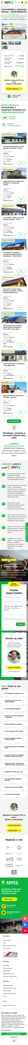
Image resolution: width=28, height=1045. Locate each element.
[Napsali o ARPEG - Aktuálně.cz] (10, 847)
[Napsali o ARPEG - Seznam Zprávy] (19, 853)
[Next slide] (23, 31)
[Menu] (26, 3)
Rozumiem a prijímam (14, 1034)
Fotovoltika (6, 936)
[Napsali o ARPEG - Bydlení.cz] (19, 865)
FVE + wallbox (7, 948)
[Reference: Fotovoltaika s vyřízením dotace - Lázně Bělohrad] (14, 31)
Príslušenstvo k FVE (8, 973)
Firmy (4, 943)
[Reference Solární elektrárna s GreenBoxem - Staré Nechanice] (14, 365)
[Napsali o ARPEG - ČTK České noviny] (19, 859)
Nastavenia (14, 1041)
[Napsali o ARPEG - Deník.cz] (9, 853)
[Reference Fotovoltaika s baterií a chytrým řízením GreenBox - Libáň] (14, 221)
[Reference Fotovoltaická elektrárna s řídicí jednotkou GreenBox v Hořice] (14, 149)
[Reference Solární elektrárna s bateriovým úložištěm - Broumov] (14, 399)
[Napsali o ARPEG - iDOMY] (14, 872)
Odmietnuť (14, 1037)
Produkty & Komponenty (10, 976)
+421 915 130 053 (14, 667)
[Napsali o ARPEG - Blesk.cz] (9, 865)
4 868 (5, 118)
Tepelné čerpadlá (8, 985)
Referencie (6, 981)
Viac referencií (14, 421)
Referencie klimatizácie (9, 993)
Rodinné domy (7, 940)
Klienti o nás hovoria (8, 1005)
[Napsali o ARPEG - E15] (9, 859)
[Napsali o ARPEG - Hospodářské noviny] (19, 847)
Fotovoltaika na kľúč (13, 14)
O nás (4, 1001)
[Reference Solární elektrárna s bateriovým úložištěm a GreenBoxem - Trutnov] (14, 185)
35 (4, 125)
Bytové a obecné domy (9, 945)
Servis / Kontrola (7, 968)
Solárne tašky (7, 971)
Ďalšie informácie (6, 1030)
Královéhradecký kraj (12, 112)
